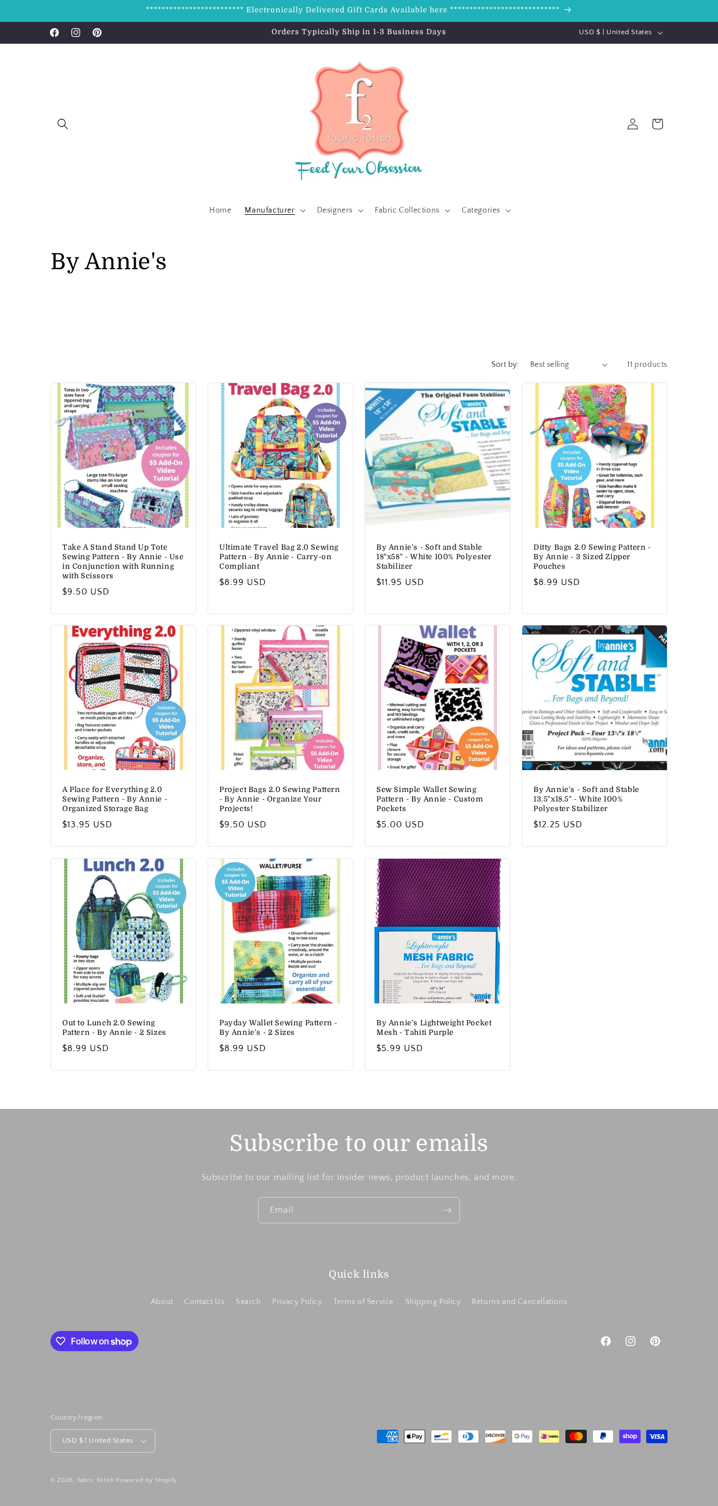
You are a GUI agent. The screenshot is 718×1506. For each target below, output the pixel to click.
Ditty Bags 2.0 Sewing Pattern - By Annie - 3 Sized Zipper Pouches (592, 556)
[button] (62, 124)
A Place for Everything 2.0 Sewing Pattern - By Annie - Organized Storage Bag (114, 799)
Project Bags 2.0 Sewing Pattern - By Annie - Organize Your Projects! (279, 799)
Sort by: (505, 364)
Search (248, 1301)
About (162, 1301)
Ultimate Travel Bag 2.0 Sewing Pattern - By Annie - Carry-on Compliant (279, 556)
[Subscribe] (447, 1210)
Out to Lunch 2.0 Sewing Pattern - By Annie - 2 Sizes (114, 1028)
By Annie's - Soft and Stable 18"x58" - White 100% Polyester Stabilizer (434, 556)
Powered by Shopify (146, 1480)
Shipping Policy (433, 1301)
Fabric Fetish (95, 1480)
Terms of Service (363, 1301)
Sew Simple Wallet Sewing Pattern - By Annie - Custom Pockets (429, 799)
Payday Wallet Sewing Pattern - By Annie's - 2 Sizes (278, 1028)
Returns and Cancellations (519, 1301)
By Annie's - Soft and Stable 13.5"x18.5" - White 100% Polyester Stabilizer (586, 799)
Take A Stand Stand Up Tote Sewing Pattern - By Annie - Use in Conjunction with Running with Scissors (123, 561)
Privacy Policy (297, 1301)
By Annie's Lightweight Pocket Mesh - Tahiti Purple (433, 1028)
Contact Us (204, 1301)
